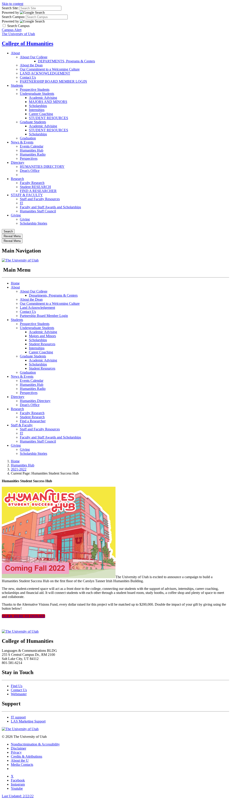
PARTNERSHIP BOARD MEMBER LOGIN (53, 81)
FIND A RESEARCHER (38, 191)
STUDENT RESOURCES (48, 118)
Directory (17, 162)
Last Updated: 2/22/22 (18, 796)
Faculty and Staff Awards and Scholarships (50, 207)
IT (21, 203)
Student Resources (42, 344)
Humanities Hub (31, 150)
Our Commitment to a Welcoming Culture (50, 69)
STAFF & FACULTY (27, 195)
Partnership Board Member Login (44, 316)
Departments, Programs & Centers (53, 295)
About (15, 53)
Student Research (32, 417)
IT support (18, 717)
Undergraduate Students (37, 93)
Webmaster (19, 694)
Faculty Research (32, 183)
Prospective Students (34, 89)
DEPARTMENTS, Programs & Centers (66, 61)
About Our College (33, 57)
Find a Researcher (33, 421)
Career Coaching (41, 114)
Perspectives (28, 158)
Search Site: (10, 8)
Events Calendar (31, 146)
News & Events (22, 142)
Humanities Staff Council (38, 211)
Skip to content (12, 4)
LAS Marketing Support (28, 721)
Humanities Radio (33, 154)
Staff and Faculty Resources (40, 199)
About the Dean (31, 65)
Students (17, 85)
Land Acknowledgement (37, 307)
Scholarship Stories (33, 223)
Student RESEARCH (35, 187)
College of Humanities (27, 43)
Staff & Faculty (22, 425)
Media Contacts (22, 764)
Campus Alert (11, 30)
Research (17, 179)
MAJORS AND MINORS (48, 102)
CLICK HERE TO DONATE (23, 616)
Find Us (16, 686)
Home (15, 283)
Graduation (28, 138)
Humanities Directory (35, 401)
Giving (16, 215)
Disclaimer (18, 748)
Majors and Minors (42, 336)
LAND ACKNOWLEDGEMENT (45, 73)
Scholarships (38, 106)
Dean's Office (29, 171)
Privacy (16, 752)
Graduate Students (33, 122)
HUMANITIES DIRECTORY (42, 166)
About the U (20, 760)
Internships (36, 110)
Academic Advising (43, 98)
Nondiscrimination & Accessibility (35, 744)
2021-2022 (18, 469)
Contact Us (28, 77)
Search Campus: (13, 17)
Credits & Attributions (26, 756)
